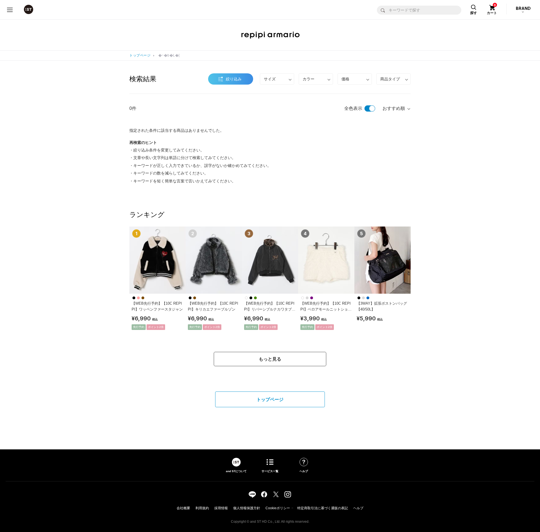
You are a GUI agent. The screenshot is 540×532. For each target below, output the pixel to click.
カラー (308, 79)
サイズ (270, 79)
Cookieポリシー (278, 508)
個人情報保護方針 (246, 508)
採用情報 (221, 508)
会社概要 (183, 508)
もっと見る (270, 359)
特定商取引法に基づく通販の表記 (322, 508)
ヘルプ (358, 508)
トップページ (139, 55)
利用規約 (202, 508)
